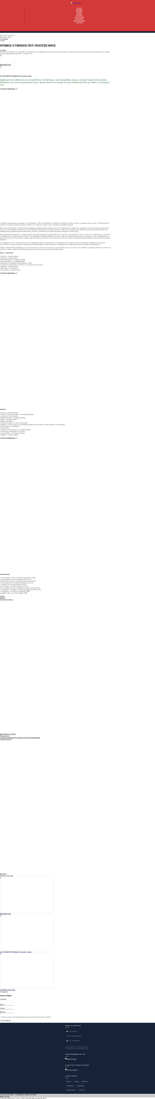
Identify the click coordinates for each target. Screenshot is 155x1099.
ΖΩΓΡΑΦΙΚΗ (79, 19)
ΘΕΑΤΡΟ (79, 12)
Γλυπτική (81, 1090)
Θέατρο (68, 1081)
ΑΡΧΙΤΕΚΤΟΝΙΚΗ (79, 21)
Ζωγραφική (80, 1086)
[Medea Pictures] (71, 1059)
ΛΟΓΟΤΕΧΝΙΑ (79, 17)
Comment (3, 999)
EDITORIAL (79, 10)
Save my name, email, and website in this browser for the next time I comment (26, 1017)
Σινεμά (77, 1081)
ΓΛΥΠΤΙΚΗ (79, 22)
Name (2, 1004)
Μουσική (84, 1081)
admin (4, 50)
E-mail (3, 1008)
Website (2, 1012)
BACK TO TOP (4, 1096)
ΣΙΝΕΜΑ (79, 14)
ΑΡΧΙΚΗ (79, 8)
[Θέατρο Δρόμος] (71, 1070)
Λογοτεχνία (70, 1086)
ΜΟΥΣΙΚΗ (79, 15)
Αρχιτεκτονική (70, 1090)
